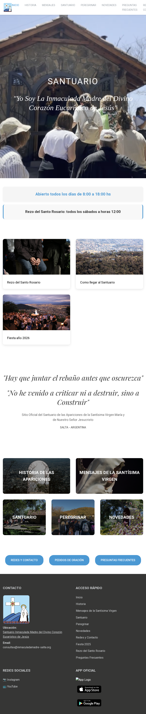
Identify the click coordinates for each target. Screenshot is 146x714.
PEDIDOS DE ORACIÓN (69, 560)
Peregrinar (82, 624)
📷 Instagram (11, 679)
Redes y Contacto (87, 637)
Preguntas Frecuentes (89, 657)
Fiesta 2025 (83, 644)
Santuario (81, 617)
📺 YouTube (10, 686)
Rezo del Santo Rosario (90, 651)
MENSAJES (48, 5)
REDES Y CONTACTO (24, 560)
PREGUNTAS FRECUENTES (118, 560)
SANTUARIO (68, 5)
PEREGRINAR (88, 5)
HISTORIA (30, 5)
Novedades (83, 631)
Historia (81, 604)
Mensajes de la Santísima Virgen (96, 610)
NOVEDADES (109, 5)
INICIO (15, 5)
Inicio (79, 597)
